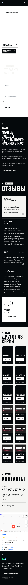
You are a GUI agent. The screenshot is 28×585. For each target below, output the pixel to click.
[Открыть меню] (24, 3)
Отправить (7, 108)
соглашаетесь (19, 101)
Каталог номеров (12, 9)
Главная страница (5, 9)
